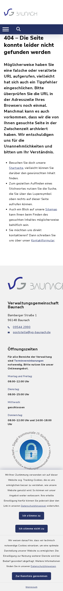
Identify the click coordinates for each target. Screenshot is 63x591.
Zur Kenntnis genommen (31, 576)
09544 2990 (22, 327)
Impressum (31, 587)
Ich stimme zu (31, 515)
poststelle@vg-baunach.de (32, 332)
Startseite (16, 168)
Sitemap (51, 209)
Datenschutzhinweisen (33, 505)
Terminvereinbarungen (29, 361)
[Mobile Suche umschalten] (18, 29)
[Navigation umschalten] (5, 29)
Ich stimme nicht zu (31, 528)
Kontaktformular (43, 240)
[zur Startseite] (20, 12)
